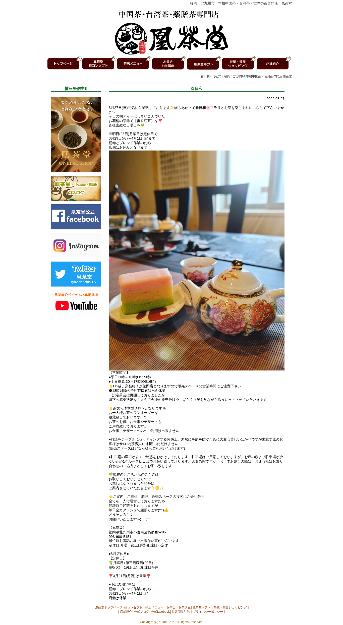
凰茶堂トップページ (108, 607)
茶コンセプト (133, 607)
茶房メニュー (154, 607)
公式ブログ (141, 611)
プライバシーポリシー (208, 611)
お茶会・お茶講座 (178, 607)
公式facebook (160, 611)
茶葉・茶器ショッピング (230, 607)
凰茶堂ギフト (202, 607)
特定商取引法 (181, 611)
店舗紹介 (126, 611)
